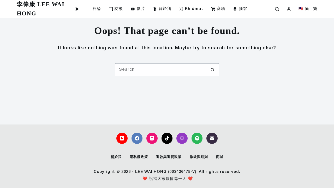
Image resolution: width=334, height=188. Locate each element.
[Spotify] (197, 138)
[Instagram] (152, 138)
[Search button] (212, 69)
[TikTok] (167, 138)
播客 (243, 9)
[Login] (289, 9)
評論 (97, 9)
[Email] (212, 138)
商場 (221, 9)
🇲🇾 (301, 9)
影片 (141, 9)
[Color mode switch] (77, 9)
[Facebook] (137, 138)
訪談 (119, 9)
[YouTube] (122, 138)
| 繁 (314, 9)
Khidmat (194, 9)
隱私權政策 (139, 157)
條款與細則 (199, 157)
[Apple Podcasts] (182, 138)
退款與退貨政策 (169, 157)
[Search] (277, 9)
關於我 (165, 9)
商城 (219, 157)
